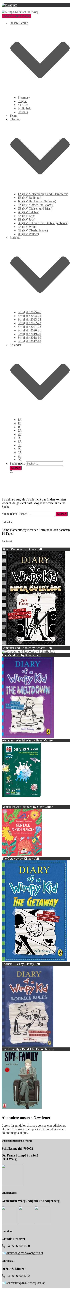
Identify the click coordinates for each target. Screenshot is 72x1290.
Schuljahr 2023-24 (29, 319)
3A (20, 441)
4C (19, 459)
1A (20, 419)
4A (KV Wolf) (27, 226)
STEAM (23, 104)
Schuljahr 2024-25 (29, 316)
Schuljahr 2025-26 (29, 312)
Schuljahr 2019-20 (29, 334)
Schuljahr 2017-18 (29, 341)
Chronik (23, 112)
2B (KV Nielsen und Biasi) (35, 208)
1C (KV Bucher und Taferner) (37, 201)
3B (19, 445)
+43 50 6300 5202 (18, 1275)
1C (19, 427)
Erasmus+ (24, 97)
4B (19, 456)
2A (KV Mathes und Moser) (35, 205)
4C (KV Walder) (28, 234)
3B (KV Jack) (26, 219)
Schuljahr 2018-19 (29, 337)
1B (19, 423)
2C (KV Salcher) (28, 212)
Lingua (22, 101)
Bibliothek (24, 108)
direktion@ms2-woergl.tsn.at (24, 1253)
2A (20, 430)
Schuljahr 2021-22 (29, 326)
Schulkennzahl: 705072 (17, 1148)
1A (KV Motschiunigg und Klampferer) (43, 194)
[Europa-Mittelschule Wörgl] (20, 12)
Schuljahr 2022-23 (29, 323)
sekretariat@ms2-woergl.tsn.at (25, 1283)
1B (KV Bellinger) (29, 197)
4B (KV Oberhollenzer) (33, 230)
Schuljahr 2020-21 (29, 330)
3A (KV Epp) (26, 216)
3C (19, 448)
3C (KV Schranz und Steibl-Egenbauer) (43, 223)
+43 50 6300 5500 (18, 1246)
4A (20, 452)
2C (19, 437)
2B (19, 434)
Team (13, 115)
